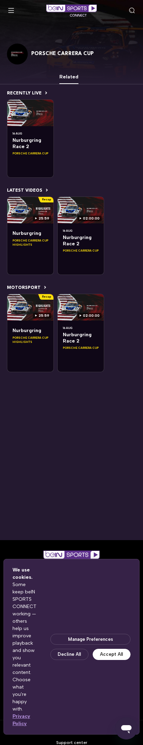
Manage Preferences (90, 639)
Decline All (69, 654)
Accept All (111, 654)
